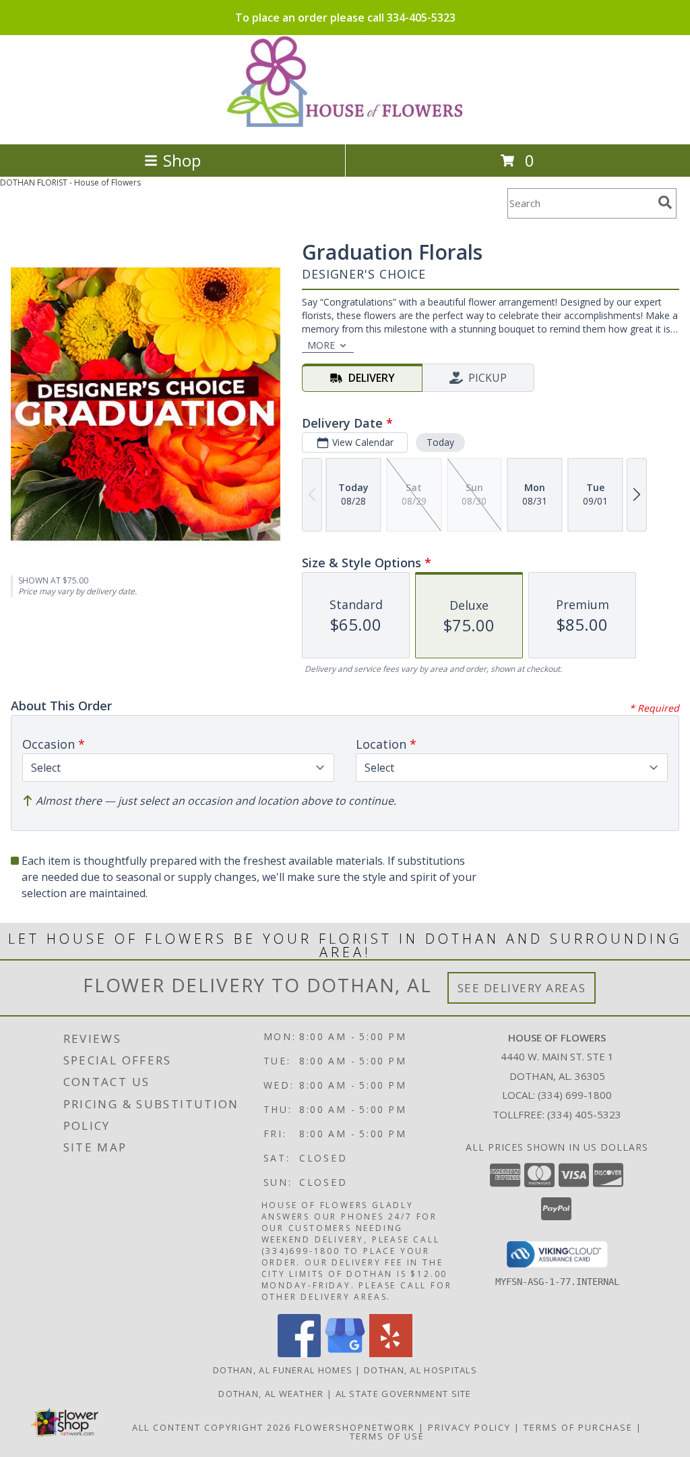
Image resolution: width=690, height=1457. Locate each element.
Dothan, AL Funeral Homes (282, 1370)
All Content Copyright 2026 (211, 1427)
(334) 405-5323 (584, 1114)
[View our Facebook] (299, 1353)
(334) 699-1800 (575, 1095)
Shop (182, 160)
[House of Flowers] (345, 124)
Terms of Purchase (578, 1427)
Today (440, 442)
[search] (665, 202)
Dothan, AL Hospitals (420, 1370)
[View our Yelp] (390, 1353)
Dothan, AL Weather (270, 1394)
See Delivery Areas (522, 988)
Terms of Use (387, 1436)
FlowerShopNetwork (354, 1427)
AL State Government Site (404, 1394)
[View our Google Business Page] (345, 1353)
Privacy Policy (469, 1427)
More (321, 345)
